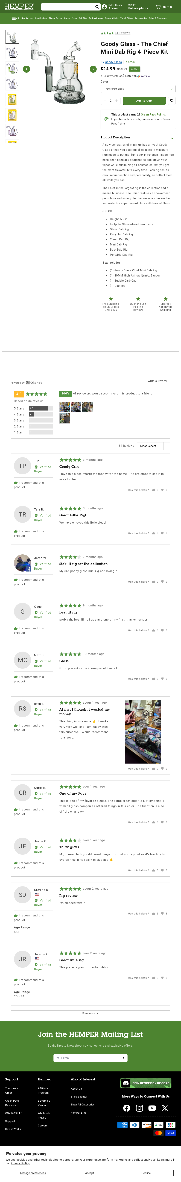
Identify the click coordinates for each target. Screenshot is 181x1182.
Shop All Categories (83, 1104)
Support (10, 1121)
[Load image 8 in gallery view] (12, 131)
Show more (88, 1013)
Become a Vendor (44, 1103)
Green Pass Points (153, 114)
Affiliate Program (43, 1090)
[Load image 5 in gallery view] (12, 99)
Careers (43, 1125)
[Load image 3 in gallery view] (12, 68)
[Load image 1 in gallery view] (12, 37)
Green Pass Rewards (12, 1103)
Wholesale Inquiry (44, 1115)
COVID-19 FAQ (13, 1113)
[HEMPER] (20, 7)
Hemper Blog (79, 1112)
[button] (15, 18)
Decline (146, 1173)
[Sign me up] (123, 1058)
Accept (89, 1173)
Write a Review (157, 381)
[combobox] (71, 6)
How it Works (13, 1129)
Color (104, 81)
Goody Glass (113, 62)
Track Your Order (11, 1090)
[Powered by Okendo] (26, 383)
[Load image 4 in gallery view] (12, 84)
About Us (76, 1088)
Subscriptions (138, 8)
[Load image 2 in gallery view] (12, 52)
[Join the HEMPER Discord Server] (145, 1087)
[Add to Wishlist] (172, 101)
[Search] (97, 6)
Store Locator (79, 1096)
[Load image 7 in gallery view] (12, 115)
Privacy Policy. (20, 1163)
